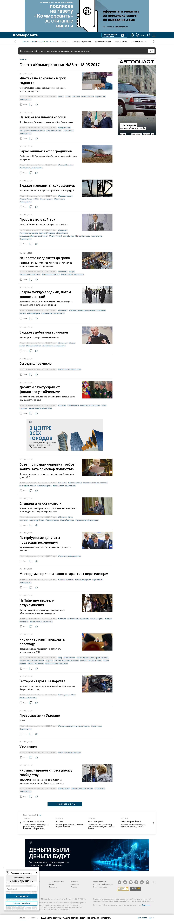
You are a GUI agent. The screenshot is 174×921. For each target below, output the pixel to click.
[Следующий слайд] (153, 822)
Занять (61, 96)
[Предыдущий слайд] (20, 822)
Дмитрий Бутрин (34, 313)
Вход (143, 35)
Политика (62, 405)
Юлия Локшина (88, 96)
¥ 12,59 (41, 41)
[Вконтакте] (125, 882)
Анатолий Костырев (66, 165)
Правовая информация (103, 884)
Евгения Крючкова (83, 236)
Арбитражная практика (29, 233)
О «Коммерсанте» (56, 881)
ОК (151, 51)
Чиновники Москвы (66, 580)
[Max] (147, 882)
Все (40, 815)
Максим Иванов (53, 520)
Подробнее (146, 905)
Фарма (72, 271)
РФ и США (65, 41)
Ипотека (76, 96)
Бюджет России (26, 199)
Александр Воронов (83, 580)
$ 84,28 (25, 41)
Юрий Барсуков (46, 199)
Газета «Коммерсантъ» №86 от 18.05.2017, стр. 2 (38, 230)
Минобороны (74, 405)
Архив (51, 884)
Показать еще (65, 804)
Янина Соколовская (36, 663)
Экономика (63, 230)
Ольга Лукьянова (67, 520)
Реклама (74, 881)
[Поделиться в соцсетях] (36, 104)
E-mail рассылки (100, 887)
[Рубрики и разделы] (154, 35)
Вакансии (75, 884)
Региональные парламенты (79, 619)
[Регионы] (132, 35)
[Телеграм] (119, 882)
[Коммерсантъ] (25, 35)
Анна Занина (69, 236)
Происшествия (64, 788)
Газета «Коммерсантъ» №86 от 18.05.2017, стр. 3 (38, 405)
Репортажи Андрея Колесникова (33, 130)
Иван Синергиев (97, 619)
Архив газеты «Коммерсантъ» (32, 168)
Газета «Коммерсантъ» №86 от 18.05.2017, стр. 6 (38, 788)
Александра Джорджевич (90, 405)
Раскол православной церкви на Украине (93, 657)
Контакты (53, 887)
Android (74, 887)
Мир (60, 657)
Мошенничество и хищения (82, 788)
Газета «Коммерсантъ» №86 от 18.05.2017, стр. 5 (38, 657)
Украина (50, 660)
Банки (69, 96)
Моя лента (32, 917)
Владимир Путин (65, 127)
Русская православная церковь (32, 660)
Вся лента (142, 917)
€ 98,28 (33, 41)
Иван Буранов (64, 695)
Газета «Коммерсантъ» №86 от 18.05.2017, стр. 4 (38, 517)
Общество (63, 483)
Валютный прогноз (139, 41)
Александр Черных (37, 520)
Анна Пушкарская (44, 486)
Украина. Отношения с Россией (67, 660)
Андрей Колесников (54, 130)
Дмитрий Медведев (47, 233)
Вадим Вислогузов (34, 346)
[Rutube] (142, 882)
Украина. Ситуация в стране (91, 660)
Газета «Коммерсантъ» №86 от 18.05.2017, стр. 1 (38, 96)
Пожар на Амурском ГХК (82, 41)
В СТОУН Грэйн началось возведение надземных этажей (70, 825)
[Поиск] (149, 35)
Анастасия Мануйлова (51, 274)
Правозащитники (75, 483)
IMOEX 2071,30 (51, 41)
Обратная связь (100, 881)
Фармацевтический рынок (30, 274)
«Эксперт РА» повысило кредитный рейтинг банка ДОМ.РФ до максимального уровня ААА (36, 826)
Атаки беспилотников (103, 41)
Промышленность (65, 196)
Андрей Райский (56, 236)
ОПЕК (36, 199)
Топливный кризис (121, 41)
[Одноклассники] (136, 882)
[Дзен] (131, 882)
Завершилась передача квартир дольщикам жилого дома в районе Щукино (101, 826)
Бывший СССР (70, 657)
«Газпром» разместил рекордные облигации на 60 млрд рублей (133, 825)
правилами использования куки (74, 50)
